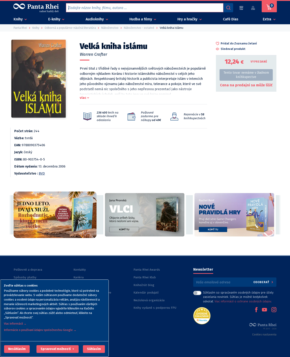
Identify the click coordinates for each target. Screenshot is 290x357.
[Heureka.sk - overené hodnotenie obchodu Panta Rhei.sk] (201, 315)
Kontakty (79, 270)
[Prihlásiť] (253, 7)
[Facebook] (256, 310)
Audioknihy (95, 19)
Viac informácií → (15, 323)
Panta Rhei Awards (146, 270)
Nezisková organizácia (148, 300)
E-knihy (54, 19)
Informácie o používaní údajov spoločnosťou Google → (40, 330)
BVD (42, 173)
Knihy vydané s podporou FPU (154, 308)
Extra (267, 19)
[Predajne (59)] (241, 7)
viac (83, 98)
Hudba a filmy (141, 19)
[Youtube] (264, 310)
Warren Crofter (93, 54)
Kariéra (78, 277)
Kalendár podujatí (146, 292)
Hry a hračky (187, 19)
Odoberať (261, 282)
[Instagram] (273, 310)
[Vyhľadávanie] (228, 7)
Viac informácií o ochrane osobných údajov (243, 301)
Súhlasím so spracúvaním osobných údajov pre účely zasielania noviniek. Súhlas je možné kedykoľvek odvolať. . (238, 297)
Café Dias (230, 19)
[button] (17, 349)
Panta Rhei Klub (144, 277)
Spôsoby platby (25, 277)
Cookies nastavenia (264, 334)
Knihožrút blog (143, 285)
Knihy (19, 19)
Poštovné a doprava (28, 270)
